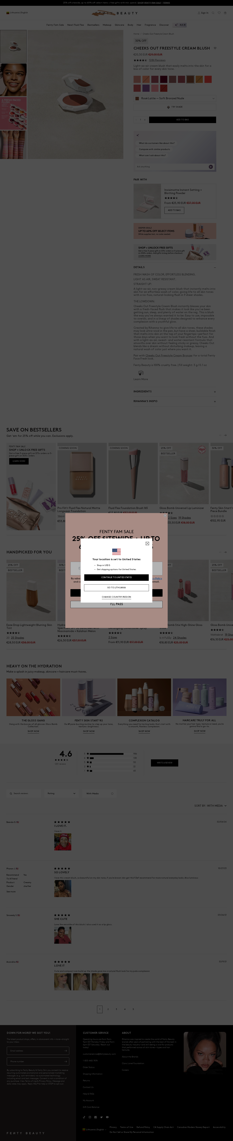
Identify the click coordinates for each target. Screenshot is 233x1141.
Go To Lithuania (116, 588)
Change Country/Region (116, 597)
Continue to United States (116, 577)
